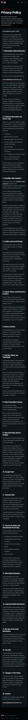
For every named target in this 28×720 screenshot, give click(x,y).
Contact (7, 718)
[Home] (18, 2)
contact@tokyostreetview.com (12, 79)
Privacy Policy (12, 718)
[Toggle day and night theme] (21, 2)
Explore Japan (3, 718)
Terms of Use (17, 718)
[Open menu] (25, 2)
